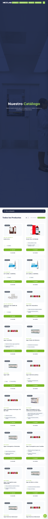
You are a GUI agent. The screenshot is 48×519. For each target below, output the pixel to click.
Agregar (13, 249)
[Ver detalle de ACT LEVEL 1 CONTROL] (13, 272)
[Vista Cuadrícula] (26, 218)
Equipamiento (23, 2)
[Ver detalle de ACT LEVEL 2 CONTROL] (35, 272)
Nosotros (38, 2)
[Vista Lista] (28, 218)
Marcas (30, 2)
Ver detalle (12, 252)
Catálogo (15, 2)
